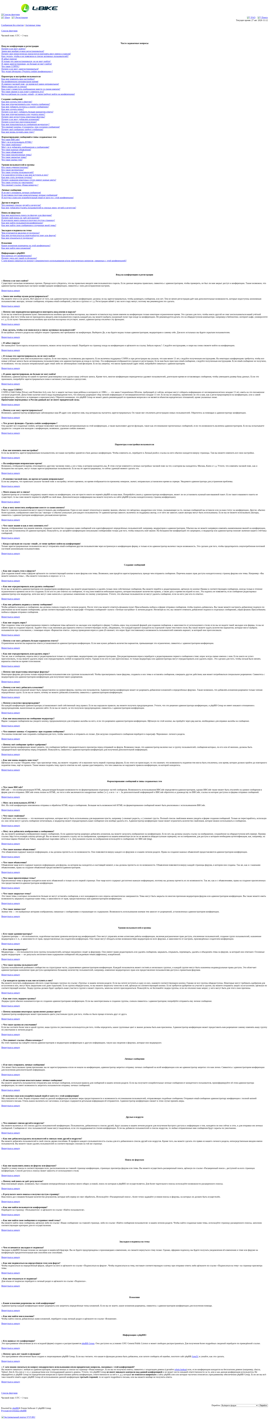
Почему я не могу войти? (13, 49)
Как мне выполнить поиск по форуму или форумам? (26, 215)
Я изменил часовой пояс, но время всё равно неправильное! (30, 84)
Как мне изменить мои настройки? (18, 79)
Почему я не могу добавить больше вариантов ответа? (27, 112)
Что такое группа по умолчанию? (17, 182)
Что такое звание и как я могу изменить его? (22, 91)
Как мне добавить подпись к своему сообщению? (25, 107)
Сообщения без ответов (12, 25)
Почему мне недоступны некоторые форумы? (23, 117)
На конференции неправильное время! (19, 81)
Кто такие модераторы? (12, 170)
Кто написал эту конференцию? (16, 255)
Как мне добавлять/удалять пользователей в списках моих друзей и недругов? (38, 207)
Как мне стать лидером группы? (16, 177)
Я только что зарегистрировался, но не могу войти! (26, 61)
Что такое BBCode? (10, 139)
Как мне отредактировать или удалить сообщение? (25, 104)
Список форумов (9, 31)
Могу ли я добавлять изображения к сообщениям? (25, 147)
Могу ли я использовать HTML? (16, 142)
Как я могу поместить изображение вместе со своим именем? (30, 89)
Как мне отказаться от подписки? (17, 238)
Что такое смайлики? (11, 144)
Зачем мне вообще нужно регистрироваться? (22, 51)
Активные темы (33, 25)
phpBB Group (88, 1343)
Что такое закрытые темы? (14, 157)
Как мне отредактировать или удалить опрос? (23, 114)
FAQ (252, 17)
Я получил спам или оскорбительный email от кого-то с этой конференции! (37, 197)
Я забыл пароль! (9, 59)
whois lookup (180, 1369)
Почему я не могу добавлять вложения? (20, 119)
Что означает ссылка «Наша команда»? (19, 185)
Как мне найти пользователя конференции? (22, 223)
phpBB (15, 1408)
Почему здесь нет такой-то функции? (19, 258)
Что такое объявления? (12, 152)
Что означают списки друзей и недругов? (21, 205)
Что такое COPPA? (10, 66)
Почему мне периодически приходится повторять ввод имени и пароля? (36, 54)
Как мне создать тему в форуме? (16, 102)
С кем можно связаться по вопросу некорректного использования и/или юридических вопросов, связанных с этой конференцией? (64, 260)
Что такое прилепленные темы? (16, 154)
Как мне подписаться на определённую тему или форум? (28, 235)
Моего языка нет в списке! (14, 86)
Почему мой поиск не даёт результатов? (20, 218)
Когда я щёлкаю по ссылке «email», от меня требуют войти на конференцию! (38, 94)
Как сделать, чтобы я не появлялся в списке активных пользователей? (35, 56)
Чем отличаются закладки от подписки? (20, 233)
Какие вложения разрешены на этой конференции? (25, 245)
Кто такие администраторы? (14, 167)
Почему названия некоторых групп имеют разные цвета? (28, 180)
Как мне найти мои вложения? (16, 248)
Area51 (195, 1356)
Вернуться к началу (10, 290)
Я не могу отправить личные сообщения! (21, 192)
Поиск (264, 17)
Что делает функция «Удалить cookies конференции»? (27, 71)
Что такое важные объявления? (16, 149)
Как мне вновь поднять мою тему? (17, 132)
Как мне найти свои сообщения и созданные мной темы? (28, 225)
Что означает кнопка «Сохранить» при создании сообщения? (30, 127)
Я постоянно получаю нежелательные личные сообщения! (29, 195)
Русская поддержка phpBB (13, 1410)
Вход (7, 17)
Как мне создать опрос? (12, 109)
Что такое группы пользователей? (17, 172)
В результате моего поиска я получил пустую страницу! (28, 220)
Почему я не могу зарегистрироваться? (20, 69)
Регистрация (21, 17)
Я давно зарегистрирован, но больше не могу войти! (26, 64)
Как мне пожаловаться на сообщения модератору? (25, 124)
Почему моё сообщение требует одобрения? (22, 129)
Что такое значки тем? (11, 160)
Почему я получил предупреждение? (19, 122)
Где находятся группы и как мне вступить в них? (24, 175)
